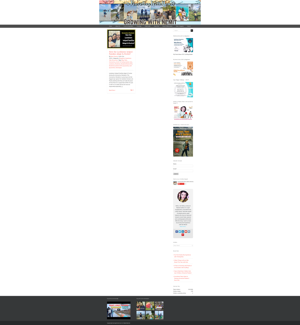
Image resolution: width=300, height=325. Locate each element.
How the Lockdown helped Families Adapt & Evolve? (120, 53)
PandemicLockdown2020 (115, 66)
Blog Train (124, 60)
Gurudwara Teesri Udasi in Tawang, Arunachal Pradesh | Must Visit (181, 278)
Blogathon (122, 58)
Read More (112, 90)
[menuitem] (111, 26)
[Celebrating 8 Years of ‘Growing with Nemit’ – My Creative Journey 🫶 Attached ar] (140, 306)
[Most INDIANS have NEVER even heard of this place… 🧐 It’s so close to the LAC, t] (159, 306)
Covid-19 (118, 62)
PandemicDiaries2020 (126, 64)
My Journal (115, 60)
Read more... (183, 226)
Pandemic (117, 64)
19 (132, 90)
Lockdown (112, 64)
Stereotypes (119, 67)
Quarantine (126, 66)
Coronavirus (112, 62)
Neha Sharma (114, 56)
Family (123, 62)
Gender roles (128, 62)
